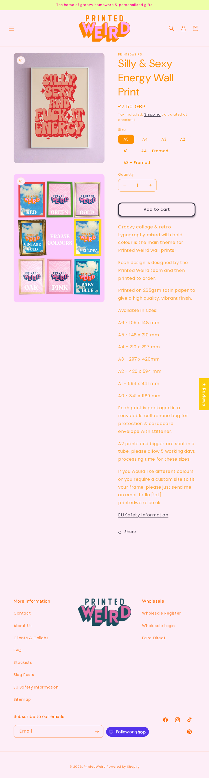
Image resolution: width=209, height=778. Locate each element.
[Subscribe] (97, 731)
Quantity (126, 174)
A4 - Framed (154, 151)
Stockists (23, 662)
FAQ (18, 650)
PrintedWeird (95, 766)
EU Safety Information (143, 515)
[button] (11, 28)
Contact (22, 613)
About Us (23, 625)
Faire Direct (153, 638)
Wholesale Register (161, 613)
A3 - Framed (137, 162)
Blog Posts (24, 674)
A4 (145, 139)
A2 (182, 139)
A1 (126, 151)
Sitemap (22, 699)
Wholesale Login (158, 625)
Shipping (152, 114)
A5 (126, 139)
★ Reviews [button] (204, 394)
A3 (164, 139)
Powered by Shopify (123, 766)
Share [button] (130, 531)
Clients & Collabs (31, 638)
